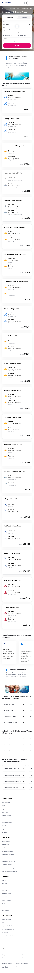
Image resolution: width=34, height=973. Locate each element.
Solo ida (24, 17)
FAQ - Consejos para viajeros (9, 871)
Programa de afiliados (7, 926)
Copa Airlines (5, 897)
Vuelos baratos (6, 802)
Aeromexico (5, 907)
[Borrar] (29, 24)
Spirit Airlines (5, 910)
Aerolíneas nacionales (7, 851)
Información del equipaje (8, 868)
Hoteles (4, 819)
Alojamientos (5, 809)
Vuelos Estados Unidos (14, 8)
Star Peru (4, 890)
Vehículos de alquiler (7, 822)
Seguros (4, 829)
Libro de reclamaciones (8, 929)
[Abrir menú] (31, 3)
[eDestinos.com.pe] (3, 8)
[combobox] (15, 24)
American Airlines (6, 893)
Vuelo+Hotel (5, 812)
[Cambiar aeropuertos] (17, 26)
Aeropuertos (5, 858)
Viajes (3, 805)
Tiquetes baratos (6, 815)
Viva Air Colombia (6, 900)
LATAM (3, 903)
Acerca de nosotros (7, 919)
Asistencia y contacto (7, 936)
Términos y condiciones (8, 963)
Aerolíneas (4, 848)
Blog (3, 922)
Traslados (4, 832)
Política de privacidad (22, 963)
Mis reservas (5, 932)
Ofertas (4, 825)
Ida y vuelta (10, 17)
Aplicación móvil (6, 841)
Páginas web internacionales (11, 956)
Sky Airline (4, 883)
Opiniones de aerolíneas (8, 854)
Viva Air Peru (5, 887)
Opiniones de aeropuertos (8, 861)
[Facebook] (3, 948)
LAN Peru (4, 880)
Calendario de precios (7, 864)
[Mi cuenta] (26, 3)
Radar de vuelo (5, 844)
